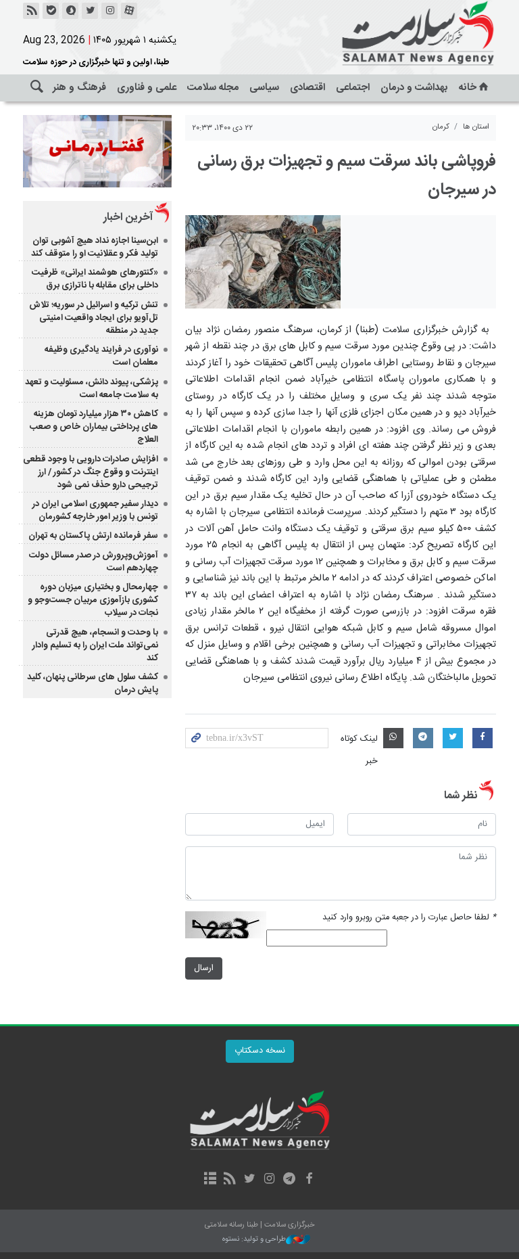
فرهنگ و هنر (79, 87)
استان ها (476, 126)
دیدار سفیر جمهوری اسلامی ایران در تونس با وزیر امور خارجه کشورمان (95, 510)
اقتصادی (307, 87)
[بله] (51, 11)
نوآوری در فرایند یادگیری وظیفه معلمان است (101, 356)
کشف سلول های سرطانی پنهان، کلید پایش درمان (92, 683)
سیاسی (264, 87)
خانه (467, 87)
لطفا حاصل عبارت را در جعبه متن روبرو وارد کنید (409, 917)
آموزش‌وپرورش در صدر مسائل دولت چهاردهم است (93, 562)
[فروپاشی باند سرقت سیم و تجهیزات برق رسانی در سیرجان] (263, 261)
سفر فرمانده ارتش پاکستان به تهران (93, 535)
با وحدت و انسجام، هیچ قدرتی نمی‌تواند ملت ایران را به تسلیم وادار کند (95, 645)
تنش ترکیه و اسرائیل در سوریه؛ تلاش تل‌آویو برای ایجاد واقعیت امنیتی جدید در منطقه (93, 318)
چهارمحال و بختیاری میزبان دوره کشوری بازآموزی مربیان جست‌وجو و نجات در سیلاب (93, 600)
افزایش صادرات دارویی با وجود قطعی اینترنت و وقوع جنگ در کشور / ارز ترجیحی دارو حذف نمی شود (90, 472)
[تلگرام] (288, 1180)
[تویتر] (90, 11)
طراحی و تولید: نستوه (254, 1239)
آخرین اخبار (128, 217)
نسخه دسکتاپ (259, 1051)
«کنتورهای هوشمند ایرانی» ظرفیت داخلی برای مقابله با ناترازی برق (95, 279)
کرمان (440, 126)
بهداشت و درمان (414, 87)
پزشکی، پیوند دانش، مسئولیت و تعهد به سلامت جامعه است (91, 389)
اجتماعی (353, 87)
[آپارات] (129, 11)
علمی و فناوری (146, 87)
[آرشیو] (209, 1180)
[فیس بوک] (308, 1180)
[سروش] (70, 11)
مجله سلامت (213, 87)
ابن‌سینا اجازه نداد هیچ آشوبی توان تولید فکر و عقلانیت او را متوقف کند (94, 247)
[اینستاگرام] (109, 11)
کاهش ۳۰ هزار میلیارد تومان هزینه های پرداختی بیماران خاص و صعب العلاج (94, 427)
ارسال (204, 968)
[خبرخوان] (31, 11)
